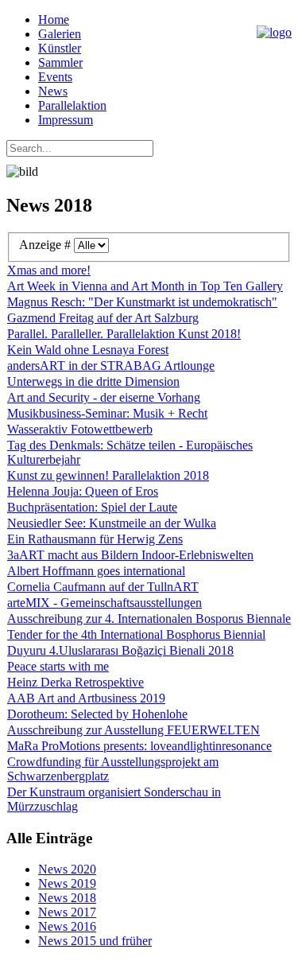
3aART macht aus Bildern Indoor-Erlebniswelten (130, 555)
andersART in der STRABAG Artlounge (111, 365)
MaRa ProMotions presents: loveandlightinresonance (139, 746)
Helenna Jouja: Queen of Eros (82, 491)
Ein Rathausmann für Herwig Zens (95, 539)
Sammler (60, 62)
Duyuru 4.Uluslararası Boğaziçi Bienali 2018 (120, 650)
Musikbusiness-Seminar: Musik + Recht (107, 413)
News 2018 (67, 898)
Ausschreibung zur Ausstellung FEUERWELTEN (133, 730)
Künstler (59, 48)
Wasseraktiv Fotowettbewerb (80, 429)
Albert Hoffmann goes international (96, 571)
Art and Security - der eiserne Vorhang (103, 397)
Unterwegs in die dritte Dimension (93, 381)
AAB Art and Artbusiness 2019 (86, 698)
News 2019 (67, 883)
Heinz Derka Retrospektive (75, 682)
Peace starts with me (58, 666)
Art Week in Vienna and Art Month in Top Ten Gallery (145, 286)
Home (53, 19)
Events (55, 77)
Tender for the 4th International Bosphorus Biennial (136, 634)
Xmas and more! (49, 270)
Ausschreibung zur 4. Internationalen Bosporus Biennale (149, 618)
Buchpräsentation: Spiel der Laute (92, 507)
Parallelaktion (72, 105)
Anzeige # (46, 244)
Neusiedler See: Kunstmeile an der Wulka (111, 523)
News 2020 (67, 869)
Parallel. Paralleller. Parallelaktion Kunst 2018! (124, 333)
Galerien (59, 34)
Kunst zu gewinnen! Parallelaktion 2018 (108, 475)
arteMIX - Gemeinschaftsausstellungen (104, 602)
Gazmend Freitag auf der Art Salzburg (103, 318)
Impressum (65, 119)
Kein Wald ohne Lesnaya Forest (87, 349)
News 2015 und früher (95, 940)
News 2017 (67, 912)
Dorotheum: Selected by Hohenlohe (97, 714)
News (53, 91)
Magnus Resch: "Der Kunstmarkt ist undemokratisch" (142, 302)
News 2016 (67, 926)
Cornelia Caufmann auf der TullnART (103, 586)
